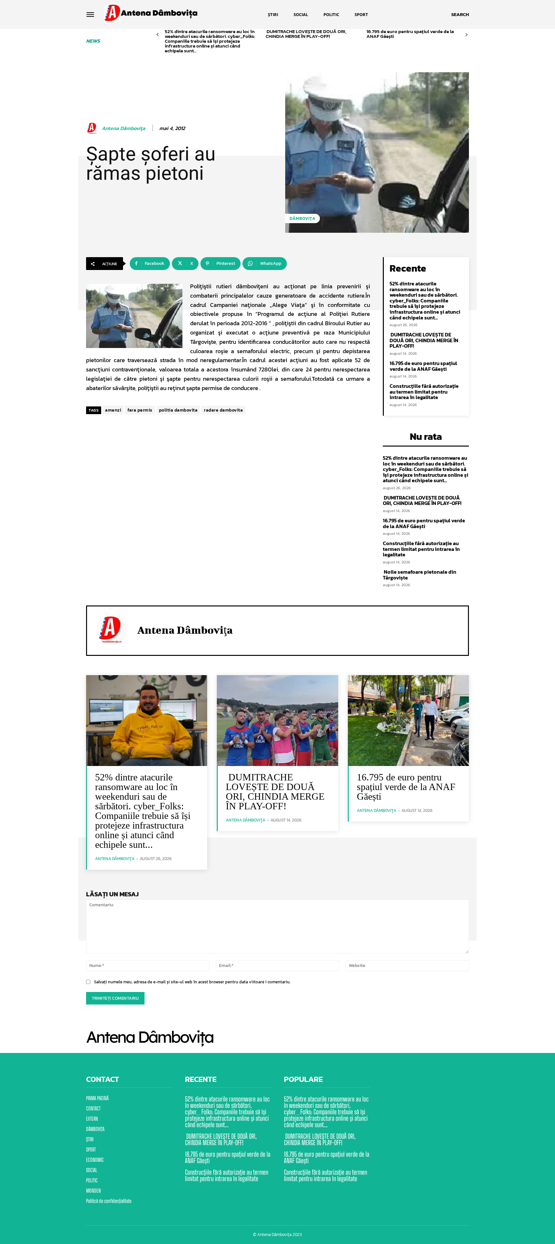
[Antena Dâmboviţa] (93, 128)
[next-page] (467, 35)
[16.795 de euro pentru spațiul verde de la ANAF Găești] (408, 720)
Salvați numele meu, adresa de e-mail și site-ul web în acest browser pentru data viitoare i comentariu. (192, 982)
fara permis (140, 410)
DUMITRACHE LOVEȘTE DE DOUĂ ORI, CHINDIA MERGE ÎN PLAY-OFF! (306, 34)
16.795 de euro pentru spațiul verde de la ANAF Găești (410, 34)
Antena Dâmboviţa (123, 128)
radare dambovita (223, 410)
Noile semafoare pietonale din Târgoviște (419, 574)
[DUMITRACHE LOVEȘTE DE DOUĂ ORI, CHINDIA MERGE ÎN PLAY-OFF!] (277, 720)
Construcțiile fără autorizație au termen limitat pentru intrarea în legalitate (424, 391)
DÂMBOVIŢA (302, 218)
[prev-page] (158, 35)
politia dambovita (178, 410)
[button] (460, 14)
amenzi (113, 410)
